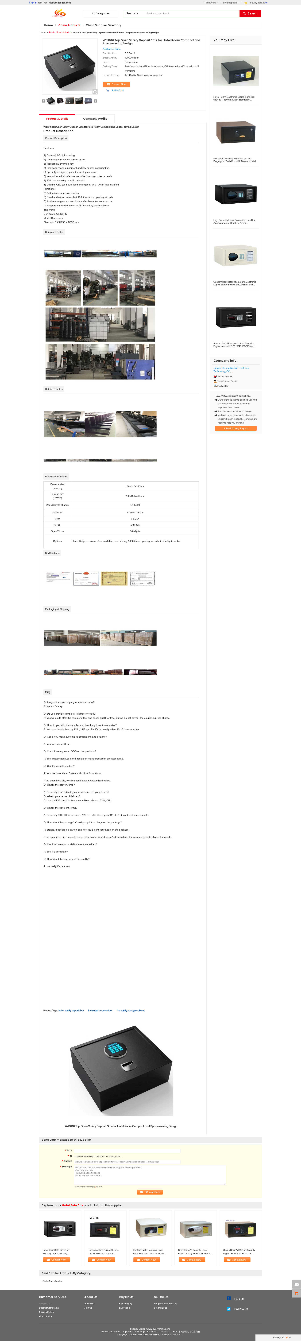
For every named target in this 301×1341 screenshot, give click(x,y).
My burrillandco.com (60, 2)
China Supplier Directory (103, 25)
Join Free (43, 2)
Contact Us (45, 1303)
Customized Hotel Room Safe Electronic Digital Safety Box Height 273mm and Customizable (234, 284)
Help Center (45, 1316)
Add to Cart (118, 90)
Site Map (140, 1331)
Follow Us (241, 1309)
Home (48, 25)
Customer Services (52, 1297)
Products (115, 1331)
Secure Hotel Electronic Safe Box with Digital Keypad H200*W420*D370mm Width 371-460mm (233, 346)
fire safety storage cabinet (131, 1010)
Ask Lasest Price (112, 49)
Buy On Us (126, 1297)
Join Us (88, 1308)
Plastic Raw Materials (60, 32)
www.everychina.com (158, 1329)
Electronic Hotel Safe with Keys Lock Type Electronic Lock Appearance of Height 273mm (103, 1253)
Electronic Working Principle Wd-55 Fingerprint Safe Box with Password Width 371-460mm (235, 161)
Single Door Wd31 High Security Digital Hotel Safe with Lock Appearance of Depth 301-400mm (240, 1253)
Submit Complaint (49, 1308)
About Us (90, 1297)
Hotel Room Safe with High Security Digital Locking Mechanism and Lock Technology (59, 1253)
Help (175, 1331)
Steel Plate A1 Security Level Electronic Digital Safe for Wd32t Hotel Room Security (194, 1253)
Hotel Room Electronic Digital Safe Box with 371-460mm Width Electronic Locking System (233, 99)
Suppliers (127, 1331)
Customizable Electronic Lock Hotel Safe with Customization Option (148, 1253)
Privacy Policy (46, 1312)
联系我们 (195, 1331)
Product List (223, 386)
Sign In (33, 2)
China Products (69, 25)
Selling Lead (160, 1308)
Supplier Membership (165, 1303)
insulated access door (100, 1010)
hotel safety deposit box (71, 1010)
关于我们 (185, 1331)
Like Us (239, 1299)
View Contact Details (227, 381)
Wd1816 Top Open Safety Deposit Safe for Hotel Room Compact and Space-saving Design (91, 126)
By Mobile (124, 1308)
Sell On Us (161, 1297)
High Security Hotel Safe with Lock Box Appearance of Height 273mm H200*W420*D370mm (234, 223)
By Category (125, 1303)
